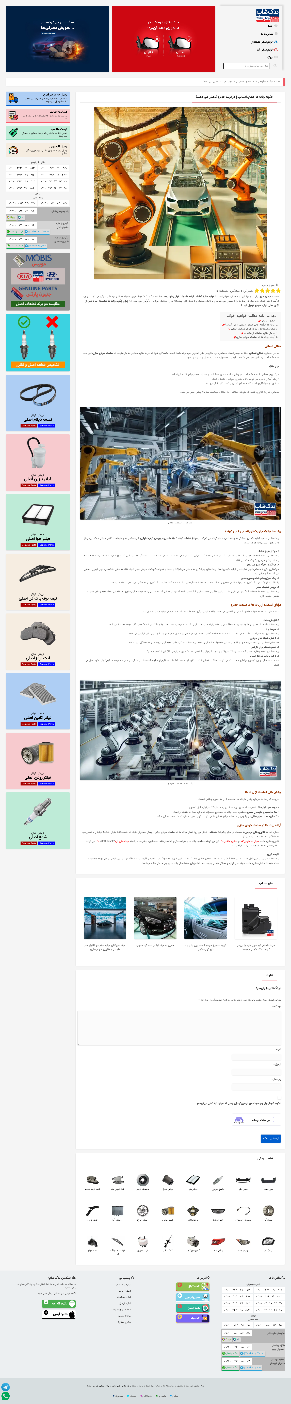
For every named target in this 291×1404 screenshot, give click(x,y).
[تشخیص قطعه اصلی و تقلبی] (38, 342)
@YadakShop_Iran (37, 246)
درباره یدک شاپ (123, 1285)
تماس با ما (267, 34)
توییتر (133, 1396)
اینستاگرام (147, 1396)
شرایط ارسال (125, 1303)
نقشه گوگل (194, 1286)
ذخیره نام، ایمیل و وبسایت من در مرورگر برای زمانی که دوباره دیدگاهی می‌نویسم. (239, 1103)
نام (278, 1050)
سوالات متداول (124, 1316)
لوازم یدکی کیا (264, 50)
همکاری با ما (125, 1291)
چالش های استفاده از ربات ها (259, 333)
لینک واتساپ (16, 231)
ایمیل (277, 1064)
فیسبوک (119, 1396)
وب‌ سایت (276, 1079)
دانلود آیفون (60, 1314)
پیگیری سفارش (124, 1322)
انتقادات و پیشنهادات (121, 1309)
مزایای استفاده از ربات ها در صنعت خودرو (253, 329)
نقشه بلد (195, 1318)
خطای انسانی (268, 321)
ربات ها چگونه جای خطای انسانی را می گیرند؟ (250, 325)
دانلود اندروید (59, 1303)
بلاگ (269, 58)
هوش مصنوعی (251, 841)
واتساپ (162, 1396)
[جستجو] (275, 65)
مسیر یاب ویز (192, 1297)
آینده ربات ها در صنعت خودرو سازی (255, 337)
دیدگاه (276, 1006)
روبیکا (12, 217)
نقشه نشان (194, 1308)
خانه (270, 26)
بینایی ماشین (230, 841)
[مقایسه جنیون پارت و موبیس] (38, 281)
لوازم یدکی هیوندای (261, 42)
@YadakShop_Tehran (38, 231)
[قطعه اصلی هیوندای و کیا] (163, 39)
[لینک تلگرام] (5, 1387)
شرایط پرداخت (124, 1297)
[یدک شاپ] (250, 15)
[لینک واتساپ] (5, 1396)
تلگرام (175, 1396)
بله (23, 217)
